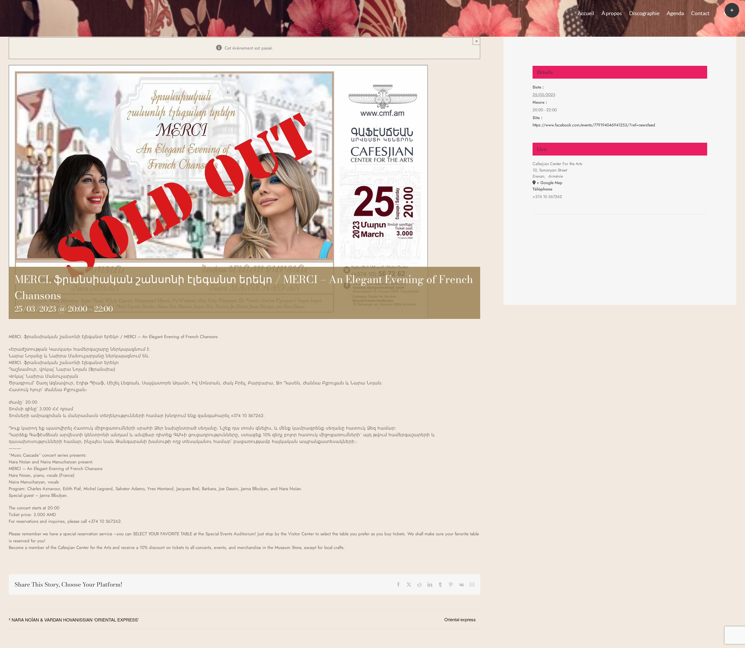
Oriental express (460, 619)
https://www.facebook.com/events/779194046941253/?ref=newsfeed (594, 125)
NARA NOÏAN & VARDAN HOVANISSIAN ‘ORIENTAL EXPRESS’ (75, 620)
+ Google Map (549, 183)
